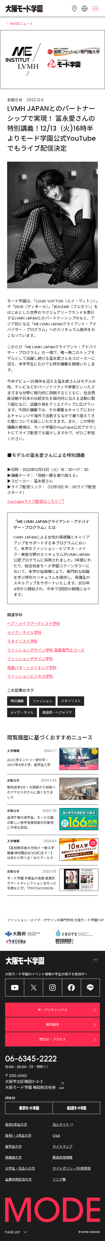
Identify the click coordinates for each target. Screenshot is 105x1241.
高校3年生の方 (16, 1124)
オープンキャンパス (52, 1009)
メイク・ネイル (22, 712)
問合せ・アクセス (53, 1039)
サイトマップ (62, 1146)
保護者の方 (13, 1157)
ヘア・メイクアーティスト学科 (33, 623)
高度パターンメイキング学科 (32, 667)
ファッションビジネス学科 (30, 676)
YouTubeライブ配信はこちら (32, 501)
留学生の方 (13, 1146)
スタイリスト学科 (22, 641)
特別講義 (17, 701)
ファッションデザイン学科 (30, 658)
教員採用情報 (62, 1157)
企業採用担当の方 (18, 1179)
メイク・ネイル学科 (24, 632)
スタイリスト (71, 701)
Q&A (56, 1135)
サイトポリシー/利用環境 (71, 1168)
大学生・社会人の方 (20, 1168)
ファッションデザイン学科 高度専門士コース (45, 650)
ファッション (42, 701)
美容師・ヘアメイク (57, 712)
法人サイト (60, 1124)
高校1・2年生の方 (18, 1135)
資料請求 (52, 1024)
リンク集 (59, 1179)
